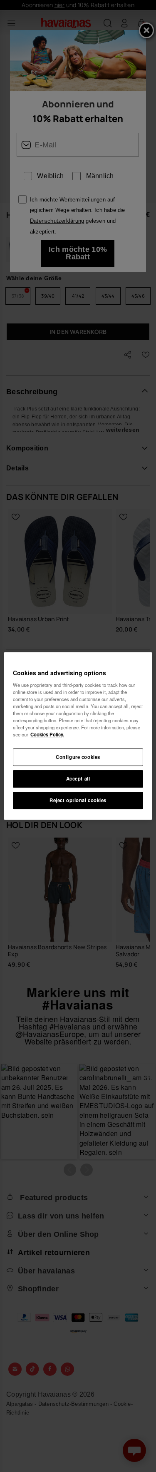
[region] (78, 736)
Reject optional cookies (78, 800)
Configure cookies (78, 756)
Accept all (78, 778)
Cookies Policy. (47, 734)
